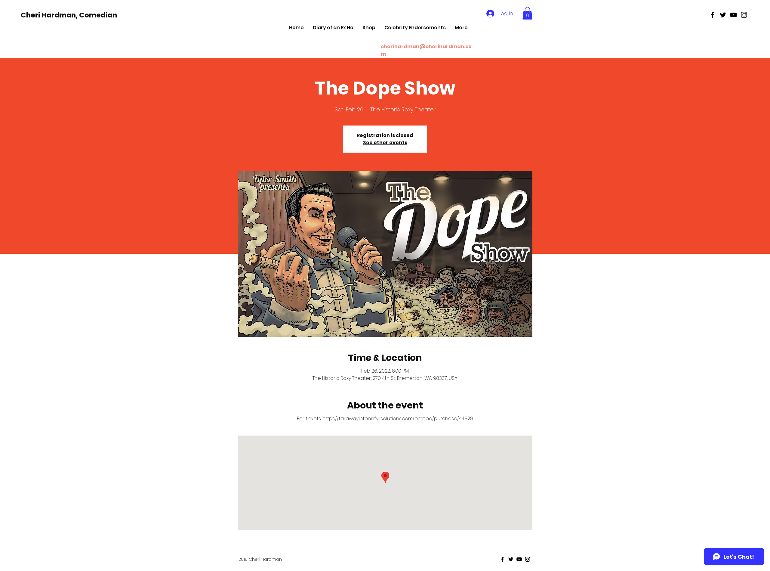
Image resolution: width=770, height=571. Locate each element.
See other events (385, 142)
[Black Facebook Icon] (712, 15)
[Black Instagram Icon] (744, 15)
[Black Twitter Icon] (723, 15)
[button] (527, 13)
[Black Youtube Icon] (733, 15)
